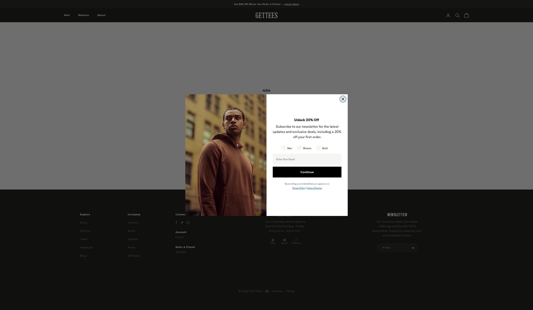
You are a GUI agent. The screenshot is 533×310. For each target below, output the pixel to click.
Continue (307, 172)
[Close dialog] (343, 99)
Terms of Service (314, 188)
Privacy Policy (299, 188)
